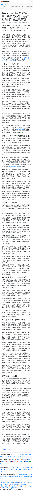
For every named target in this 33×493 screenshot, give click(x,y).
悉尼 (14, 61)
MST (24, 467)
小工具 (4, 474)
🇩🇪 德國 (2, 461)
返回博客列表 (6, 449)
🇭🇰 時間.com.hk (5, 1)
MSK (28, 469)
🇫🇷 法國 (13, 461)
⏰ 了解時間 (12, 486)
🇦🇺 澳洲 (26, 461)
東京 (25, 59)
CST (28, 467)
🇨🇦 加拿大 (19, 461)
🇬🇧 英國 (28, 460)
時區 (6, 467)
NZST (1, 471)
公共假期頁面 (20, 129)
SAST (24, 469)
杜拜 (6, 456)
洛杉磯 (10, 456)
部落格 (6, 5)
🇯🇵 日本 (8, 461)
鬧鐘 (8, 482)
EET (2, 469)
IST (5, 469)
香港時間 (23, 436)
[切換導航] (31, 1)
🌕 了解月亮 (28, 486)
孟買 (25, 456)
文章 (2, 486)
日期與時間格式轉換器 (14, 166)
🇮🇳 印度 (22, 460)
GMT (13, 467)
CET (17, 467)
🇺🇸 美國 (11, 460)
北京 (18, 456)
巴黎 (26, 454)
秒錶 (11, 482)
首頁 (2, 5)
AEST (20, 469)
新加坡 (2, 456)
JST (16, 469)
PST (21, 467)
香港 (30, 454)
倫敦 (5, 61)
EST (32, 467)
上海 (14, 456)
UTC (10, 467)
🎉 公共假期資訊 (4, 488)
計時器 (16, 482)
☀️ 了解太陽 (20, 486)
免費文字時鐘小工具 (16, 476)
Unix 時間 (2, 482)
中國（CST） (11, 469)
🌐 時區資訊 (14, 488)
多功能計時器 (23, 482)
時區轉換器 (15, 484)
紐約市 (10, 61)
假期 (6, 486)
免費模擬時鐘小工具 (24, 474)
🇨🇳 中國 (17, 460)
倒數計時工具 (7, 484)
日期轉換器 (23, 484)
